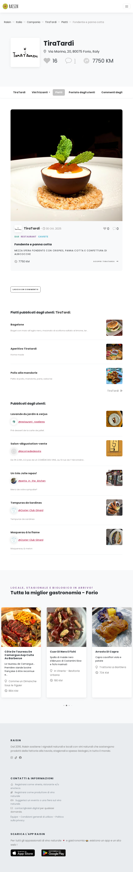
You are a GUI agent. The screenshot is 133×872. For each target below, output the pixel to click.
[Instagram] (12, 758)
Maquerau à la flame (25, 532)
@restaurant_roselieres (31, 421)
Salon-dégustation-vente (29, 444)
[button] (63, 705)
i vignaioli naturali (52, 747)
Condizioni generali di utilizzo (37, 816)
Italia (19, 22)
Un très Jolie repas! (24, 473)
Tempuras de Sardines (26, 503)
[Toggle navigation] (126, 6)
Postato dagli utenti (82, 92)
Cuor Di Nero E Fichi (63, 652)
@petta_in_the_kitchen (32, 480)
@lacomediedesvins (29, 451)
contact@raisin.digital (27, 808)
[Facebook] (20, 758)
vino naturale (53, 840)
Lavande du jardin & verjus (29, 414)
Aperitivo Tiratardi (24, 349)
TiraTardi (50, 22)
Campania (33, 22)
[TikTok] (16, 758)
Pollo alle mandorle (24, 373)
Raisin (7, 22)
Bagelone (17, 324)
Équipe (15, 816)
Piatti (64, 22)
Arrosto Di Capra (107, 652)
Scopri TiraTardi (104, 261)
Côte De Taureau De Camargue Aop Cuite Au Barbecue (19, 655)
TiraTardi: (63, 312)
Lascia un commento (25, 289)
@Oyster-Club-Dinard (30, 510)
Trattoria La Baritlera (112, 667)
